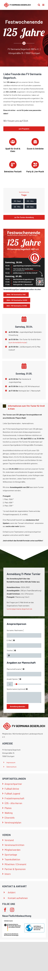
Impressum (10, 762)
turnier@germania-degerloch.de (19, 609)
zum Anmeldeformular (17, 342)
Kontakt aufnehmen (18, 898)
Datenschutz (11, 767)
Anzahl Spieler (13, 679)
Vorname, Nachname (15, 630)
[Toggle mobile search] (39, 5)
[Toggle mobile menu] (43, 5)
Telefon (10, 650)
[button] (24, 407)
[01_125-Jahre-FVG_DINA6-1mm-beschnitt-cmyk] (24, 230)
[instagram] (12, 910)
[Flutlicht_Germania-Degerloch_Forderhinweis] (24, 920)
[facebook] (5, 910)
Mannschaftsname (14, 669)
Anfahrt (12, 892)
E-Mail (10, 640)
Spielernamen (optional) (16, 689)
